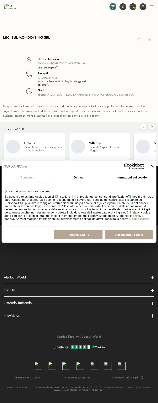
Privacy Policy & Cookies (28, 377)
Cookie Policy (139, 218)
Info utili (10, 290)
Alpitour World (15, 277)
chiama (42, 85)
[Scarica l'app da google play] (77, 343)
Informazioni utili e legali (125, 377)
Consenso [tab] (27, 177)
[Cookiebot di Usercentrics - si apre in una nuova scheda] (127, 166)
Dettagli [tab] (79, 177)
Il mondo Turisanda (18, 302)
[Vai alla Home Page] (56, 7)
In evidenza (12, 315)
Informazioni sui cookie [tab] (130, 177)
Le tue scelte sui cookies (76, 377)
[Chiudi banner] (152, 166)
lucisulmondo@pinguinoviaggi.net (66, 81)
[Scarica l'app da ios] (81, 343)
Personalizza (76, 234)
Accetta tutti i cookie (129, 234)
